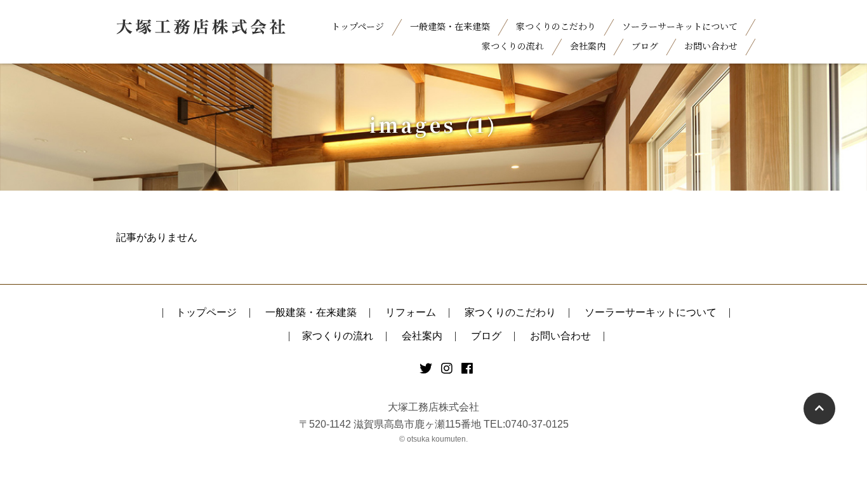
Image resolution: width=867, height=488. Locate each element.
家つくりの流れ (513, 45)
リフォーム (410, 312)
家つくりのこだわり (556, 26)
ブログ (645, 45)
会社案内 (588, 45)
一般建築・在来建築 (450, 26)
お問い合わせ (711, 45)
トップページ (357, 26)
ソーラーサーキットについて (680, 26)
